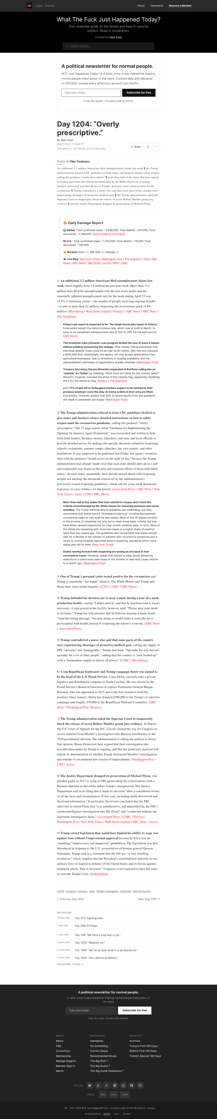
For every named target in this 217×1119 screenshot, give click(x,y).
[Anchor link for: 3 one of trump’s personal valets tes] (55, 576)
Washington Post (112, 259)
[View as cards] (148, 146)
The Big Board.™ (100, 1066)
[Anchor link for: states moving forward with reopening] (62, 551)
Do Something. (99, 1046)
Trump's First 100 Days (143, 1046)
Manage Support (66, 1060)
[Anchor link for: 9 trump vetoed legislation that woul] (55, 833)
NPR (115, 263)
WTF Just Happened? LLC (94, 1108)
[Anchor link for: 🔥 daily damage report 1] (61, 223)
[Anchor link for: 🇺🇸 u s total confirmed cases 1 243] (62, 241)
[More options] (156, 146)
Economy (82, 891)
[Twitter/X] (106, 1085)
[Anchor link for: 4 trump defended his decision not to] (55, 597)
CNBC (124, 263)
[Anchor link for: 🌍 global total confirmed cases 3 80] (62, 230)
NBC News (150, 311)
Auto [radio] (106, 1114)
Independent (99, 874)
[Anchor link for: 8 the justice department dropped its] (55, 775)
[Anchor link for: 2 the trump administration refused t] (55, 412)
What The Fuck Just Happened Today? (108, 19)
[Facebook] (131, 1085)
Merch (60, 1070)
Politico (118, 311)
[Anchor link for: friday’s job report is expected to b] (62, 324)
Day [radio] (116, 1114)
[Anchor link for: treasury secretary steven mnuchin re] (62, 369)
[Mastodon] (114, 1085)
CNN (146, 259)
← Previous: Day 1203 (70, 899)
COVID (60, 891)
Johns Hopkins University (108, 234)
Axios (78, 494)
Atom (113, 1094)
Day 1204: (88, 128)
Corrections (63, 1050)
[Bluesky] (89, 1085)
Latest (39, 5)
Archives (135, 1040)
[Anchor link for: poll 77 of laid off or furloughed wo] (62, 388)
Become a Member (180, 5)
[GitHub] (140, 1085)
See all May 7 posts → (70, 964)
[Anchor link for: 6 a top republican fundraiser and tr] (55, 671)
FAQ (58, 1046)
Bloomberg (76, 311)
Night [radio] (127, 1114)
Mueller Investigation (108, 891)
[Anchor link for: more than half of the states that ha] (62, 502)
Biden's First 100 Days (143, 1050)
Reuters (96, 707)
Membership (63, 1056)
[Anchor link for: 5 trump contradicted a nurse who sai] (55, 639)
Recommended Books (103, 1056)
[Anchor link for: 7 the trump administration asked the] (55, 718)
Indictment (125, 891)
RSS (103, 1094)
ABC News (78, 263)
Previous (49, 5)
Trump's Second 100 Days (145, 1056)
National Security (142, 891)
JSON (125, 1094)
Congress (71, 891)
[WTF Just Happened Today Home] (29, 6)
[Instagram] (123, 1085)
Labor (92, 891)
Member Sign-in (65, 1066)
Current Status (99, 1050)
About (141, 5)
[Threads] (98, 1085)
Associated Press (124, 489)
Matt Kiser (115, 37)
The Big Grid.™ (99, 1060)
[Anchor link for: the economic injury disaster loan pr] (62, 343)
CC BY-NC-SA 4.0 (135, 1108)
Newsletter (156, 5)
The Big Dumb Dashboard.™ (107, 1070)
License (151, 1108)
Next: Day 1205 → (149, 899)
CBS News (70, 335)
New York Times (89, 259)
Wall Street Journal (99, 263)
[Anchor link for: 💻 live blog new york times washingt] (62, 259)
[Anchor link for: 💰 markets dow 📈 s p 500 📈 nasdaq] (62, 252)
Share (137, 146)
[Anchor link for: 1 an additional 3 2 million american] (55, 280)
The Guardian (133, 259)
